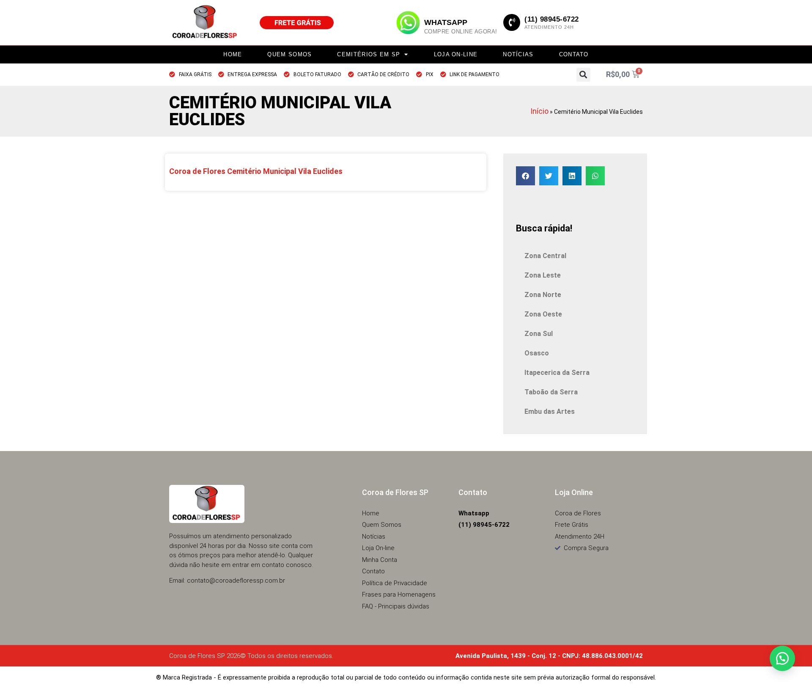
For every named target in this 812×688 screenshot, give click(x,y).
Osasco (536, 353)
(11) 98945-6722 (551, 19)
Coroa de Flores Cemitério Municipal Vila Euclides (256, 171)
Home (232, 54)
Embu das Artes (549, 411)
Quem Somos (289, 54)
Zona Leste (542, 275)
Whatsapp (445, 22)
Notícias (518, 54)
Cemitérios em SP (368, 54)
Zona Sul (538, 334)
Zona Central (545, 256)
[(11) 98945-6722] (511, 22)
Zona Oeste (543, 314)
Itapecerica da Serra (557, 373)
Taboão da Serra (551, 392)
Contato (574, 54)
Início (539, 111)
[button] (583, 75)
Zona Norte (542, 295)
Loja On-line (456, 54)
